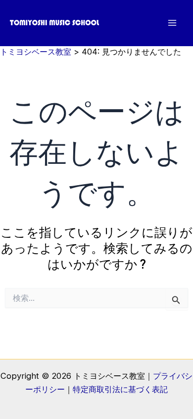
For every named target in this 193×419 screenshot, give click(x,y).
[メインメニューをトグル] (172, 23)
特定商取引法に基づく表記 (120, 389)
